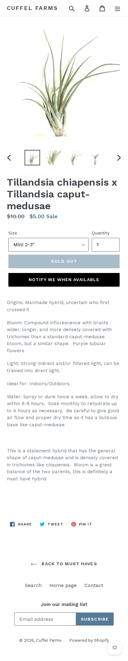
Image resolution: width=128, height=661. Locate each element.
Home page (63, 585)
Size (12, 232)
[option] (32, 157)
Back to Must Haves (68, 563)
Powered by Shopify (89, 640)
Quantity (100, 232)
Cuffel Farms (32, 8)
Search (33, 585)
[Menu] (117, 8)
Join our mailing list (64, 604)
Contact (94, 585)
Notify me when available (64, 279)
